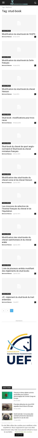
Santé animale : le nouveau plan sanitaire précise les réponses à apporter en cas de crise (23, 415)
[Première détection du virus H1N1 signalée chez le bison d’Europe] (7, 407)
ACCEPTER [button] (19, 435)
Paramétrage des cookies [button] (23, 432)
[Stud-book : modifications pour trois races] (19, 106)
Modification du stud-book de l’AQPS (18, 34)
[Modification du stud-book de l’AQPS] (19, 23)
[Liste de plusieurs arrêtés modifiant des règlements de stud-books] (19, 257)
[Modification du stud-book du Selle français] (19, 49)
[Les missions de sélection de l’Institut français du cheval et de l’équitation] (19, 195)
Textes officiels (6, 30)
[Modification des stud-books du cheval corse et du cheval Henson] (19, 166)
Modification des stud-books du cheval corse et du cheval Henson (17, 178)
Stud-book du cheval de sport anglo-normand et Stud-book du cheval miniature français (18, 148)
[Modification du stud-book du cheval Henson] (19, 78)
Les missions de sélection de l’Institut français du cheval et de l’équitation (16, 208)
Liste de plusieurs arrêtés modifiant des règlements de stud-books (18, 269)
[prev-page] (3, 310)
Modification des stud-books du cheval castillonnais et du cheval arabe (16, 239)
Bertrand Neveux (7, 36)
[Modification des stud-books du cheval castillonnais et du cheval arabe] (19, 226)
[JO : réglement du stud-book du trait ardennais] (19, 286)
